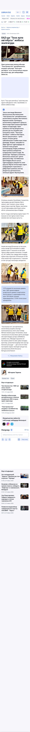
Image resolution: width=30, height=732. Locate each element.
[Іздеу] (23, 12)
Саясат (3, 16)
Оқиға (18, 16)
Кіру (27, 430)
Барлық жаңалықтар (13, 27)
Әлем (8, 16)
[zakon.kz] (6, 12)
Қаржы (13, 16)
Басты (3, 27)
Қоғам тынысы (5, 29)
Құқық (23, 16)
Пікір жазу (25, 439)
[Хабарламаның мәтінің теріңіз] (15, 434)
